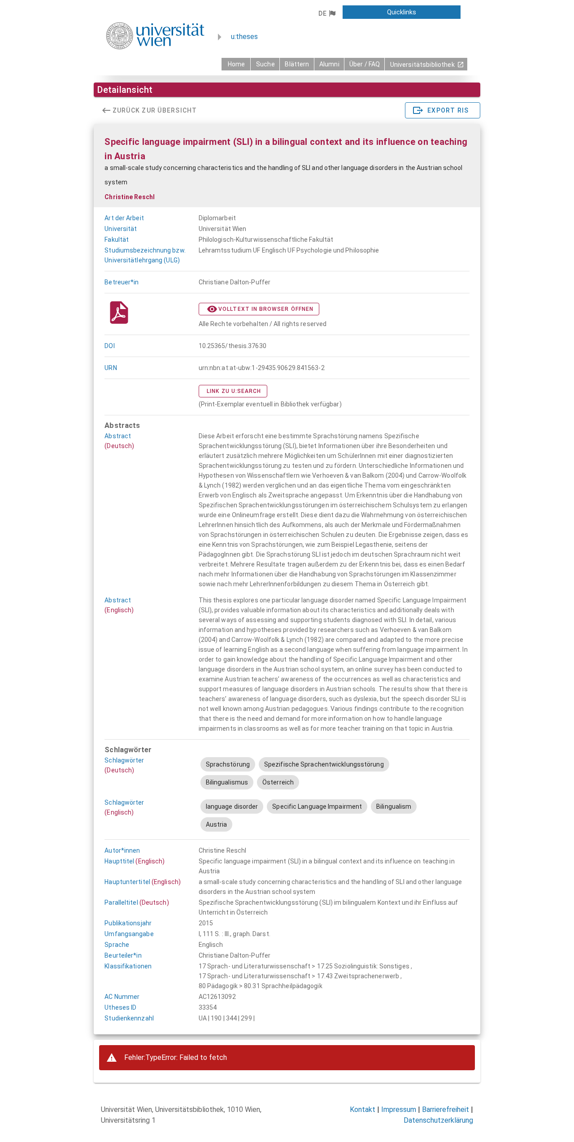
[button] (327, 13)
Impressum (398, 1109)
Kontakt (362, 1109)
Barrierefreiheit (445, 1109)
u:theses (244, 36)
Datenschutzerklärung (438, 1120)
